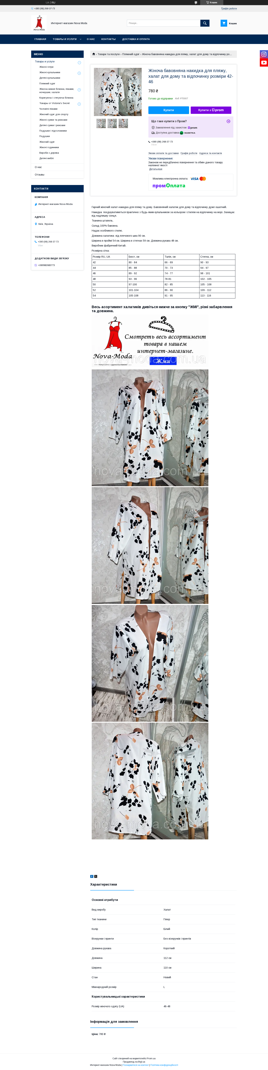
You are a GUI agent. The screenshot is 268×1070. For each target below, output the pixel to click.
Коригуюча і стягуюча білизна (56, 97)
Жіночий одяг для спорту (53, 114)
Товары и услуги (65, 39)
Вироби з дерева (49, 152)
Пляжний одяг (130, 54)
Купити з (204, 110)
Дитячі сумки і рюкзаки (52, 125)
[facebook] (91, 877)
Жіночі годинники (49, 147)
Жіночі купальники (49, 72)
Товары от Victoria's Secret (54, 103)
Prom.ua (151, 1058)
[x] (95, 877)
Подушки (44, 136)
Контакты (108, 39)
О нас (91, 39)
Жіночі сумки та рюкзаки (53, 119)
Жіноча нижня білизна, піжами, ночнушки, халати (56, 91)
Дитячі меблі (46, 158)
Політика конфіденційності (164, 1065)
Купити (169, 110)
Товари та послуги (109, 54)
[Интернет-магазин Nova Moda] (39, 29)
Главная (40, 39)
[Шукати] (204, 23)
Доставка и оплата (136, 39)
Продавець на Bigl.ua (134, 1062)
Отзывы (39, 174)
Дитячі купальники (49, 77)
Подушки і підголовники (53, 130)
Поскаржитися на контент (136, 1065)
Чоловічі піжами (48, 108)
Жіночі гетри (46, 66)
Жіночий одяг (47, 141)
